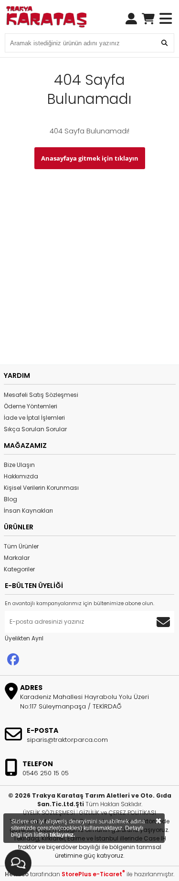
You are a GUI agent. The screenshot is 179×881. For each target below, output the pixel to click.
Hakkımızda (21, 476)
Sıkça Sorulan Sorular (35, 429)
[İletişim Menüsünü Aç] (18, 863)
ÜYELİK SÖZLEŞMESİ (49, 813)
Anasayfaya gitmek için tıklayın (89, 158)
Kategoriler (19, 569)
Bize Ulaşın (19, 465)
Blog (10, 499)
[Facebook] (13, 659)
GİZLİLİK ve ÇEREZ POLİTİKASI (117, 813)
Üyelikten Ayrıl (24, 638)
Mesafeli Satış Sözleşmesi (41, 395)
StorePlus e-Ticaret (93, 874)
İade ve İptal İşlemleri (34, 418)
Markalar (17, 558)
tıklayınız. (62, 834)
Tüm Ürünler (21, 546)
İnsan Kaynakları (28, 510)
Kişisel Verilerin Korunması (41, 488)
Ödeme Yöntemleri (30, 406)
